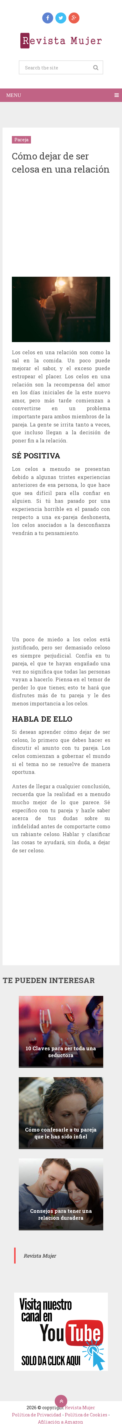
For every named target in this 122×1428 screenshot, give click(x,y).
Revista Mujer (80, 1407)
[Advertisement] (64, 226)
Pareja (21, 140)
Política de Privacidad (36, 1415)
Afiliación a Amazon (60, 1422)
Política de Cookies (86, 1415)
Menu (13, 95)
